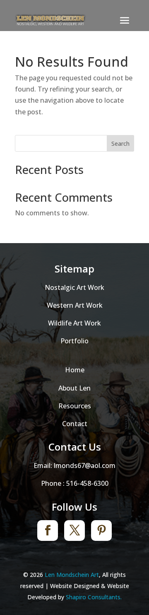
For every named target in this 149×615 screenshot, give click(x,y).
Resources (74, 405)
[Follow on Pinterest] (101, 530)
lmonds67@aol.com (84, 465)
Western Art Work (75, 305)
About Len (74, 388)
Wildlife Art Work (74, 323)
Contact (74, 423)
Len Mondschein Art (72, 575)
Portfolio (74, 340)
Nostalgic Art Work (74, 287)
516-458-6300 (87, 483)
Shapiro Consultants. (94, 597)
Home (74, 369)
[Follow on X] (74, 530)
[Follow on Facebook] (47, 530)
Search (120, 143)
